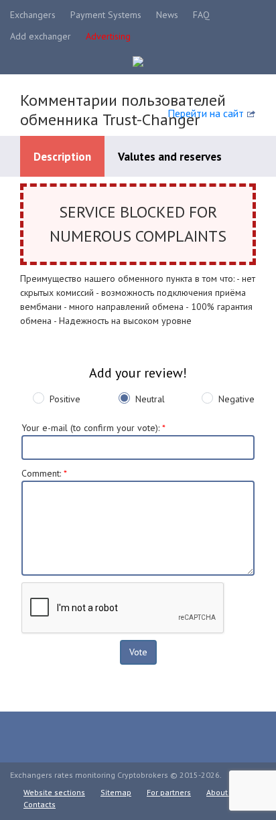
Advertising (108, 36)
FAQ (201, 15)
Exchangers (33, 15)
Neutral (150, 399)
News (167, 15)
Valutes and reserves (170, 156)
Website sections (54, 792)
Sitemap (115, 792)
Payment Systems (105, 15)
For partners (169, 792)
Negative (236, 399)
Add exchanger (40, 36)
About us (222, 792)
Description (62, 156)
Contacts (39, 804)
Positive (65, 399)
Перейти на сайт (205, 113)
